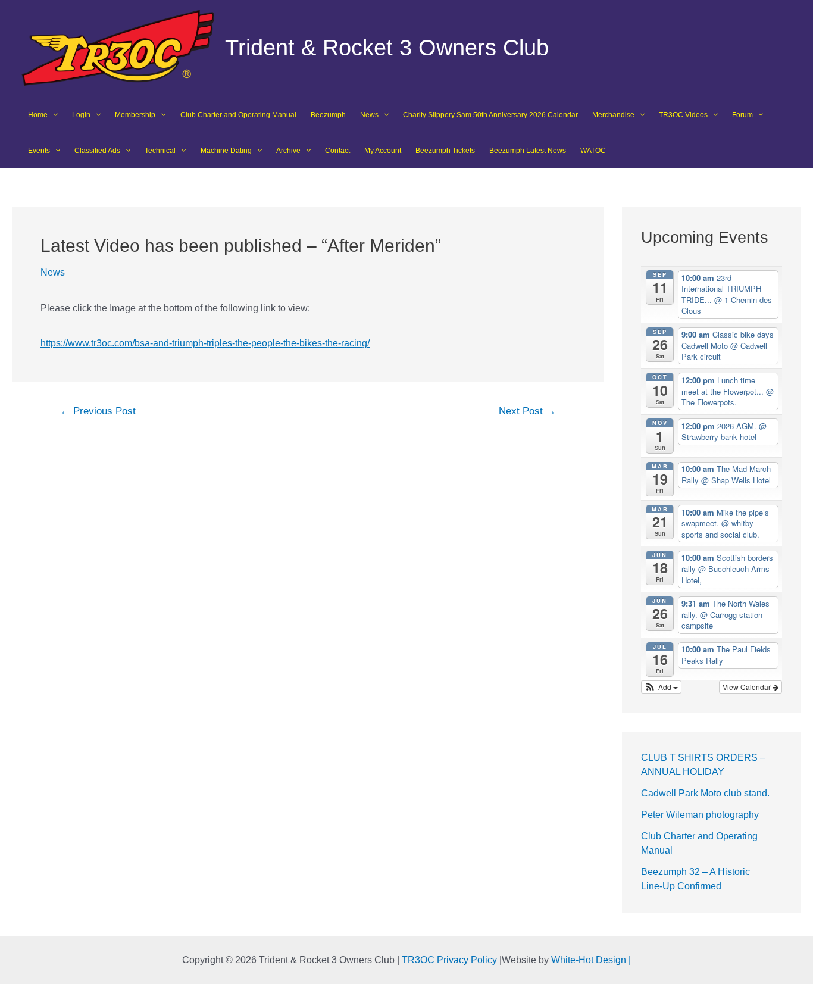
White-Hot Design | (591, 960)
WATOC (593, 150)
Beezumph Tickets (445, 150)
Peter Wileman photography (700, 815)
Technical (160, 150)
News (369, 115)
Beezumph (328, 115)
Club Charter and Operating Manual (238, 115)
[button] (661, 687)
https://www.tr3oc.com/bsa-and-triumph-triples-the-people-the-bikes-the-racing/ (205, 343)
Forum (742, 115)
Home (38, 115)
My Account (382, 150)
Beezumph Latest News (527, 150)
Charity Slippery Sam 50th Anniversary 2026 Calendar (490, 115)
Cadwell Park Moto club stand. (705, 793)
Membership (135, 115)
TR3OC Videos (683, 115)
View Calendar (748, 687)
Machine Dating (226, 150)
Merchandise (613, 115)
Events (39, 150)
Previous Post (98, 411)
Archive (288, 150)
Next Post (527, 411)
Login (81, 115)
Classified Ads (97, 150)
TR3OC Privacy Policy (449, 960)
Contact (337, 150)
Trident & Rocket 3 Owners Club (387, 47)
